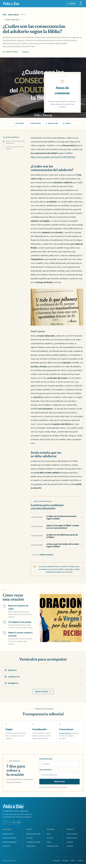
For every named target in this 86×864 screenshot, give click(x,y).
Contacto (70, 846)
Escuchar (21, 123)
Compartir (25, 52)
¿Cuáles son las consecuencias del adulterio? (15, 142)
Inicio (4, 14)
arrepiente (37, 484)
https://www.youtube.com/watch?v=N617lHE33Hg (53, 157)
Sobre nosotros (72, 834)
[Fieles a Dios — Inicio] (11, 3)
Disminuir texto (36, 123)
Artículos (50, 838)
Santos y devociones (33, 834)
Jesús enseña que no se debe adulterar (15, 148)
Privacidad (65, 861)
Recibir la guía (59, 781)
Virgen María (30, 846)
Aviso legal (56, 861)
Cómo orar (6, 846)
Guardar (68, 123)
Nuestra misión (72, 838)
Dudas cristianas (13, 14)
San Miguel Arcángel (33, 842)
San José (29, 838)
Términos (80, 861)
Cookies (72, 861)
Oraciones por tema (9, 838)
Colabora (70, 842)
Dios (73, 141)
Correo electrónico (45, 770)
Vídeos (49, 842)
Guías (48, 834)
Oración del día (8, 834)
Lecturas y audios (52, 846)
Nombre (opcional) (45, 759)
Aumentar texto (53, 123)
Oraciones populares (10, 842)
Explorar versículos (41, 691)
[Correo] (19, 822)
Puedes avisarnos (65, 733)
